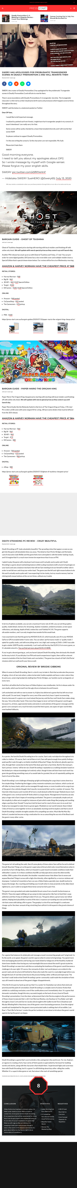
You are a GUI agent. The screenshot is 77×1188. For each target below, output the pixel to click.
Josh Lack (4, 242)
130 (19, 288)
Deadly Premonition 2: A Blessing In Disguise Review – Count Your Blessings (23, 17)
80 (15, 440)
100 (12, 285)
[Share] (4, 84)
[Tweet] (10, 84)
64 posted (16, 451)
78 (19, 304)
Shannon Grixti (5, 77)
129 (16, 282)
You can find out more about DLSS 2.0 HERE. (34, 648)
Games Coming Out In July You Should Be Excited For (62, 17)
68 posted (16, 298)
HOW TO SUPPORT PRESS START (38, 2)
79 (12, 437)
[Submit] (16, 84)
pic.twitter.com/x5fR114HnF (29, 172)
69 (12, 279)
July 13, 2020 (63, 178)
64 (19, 429)
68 (19, 277)
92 (17, 301)
